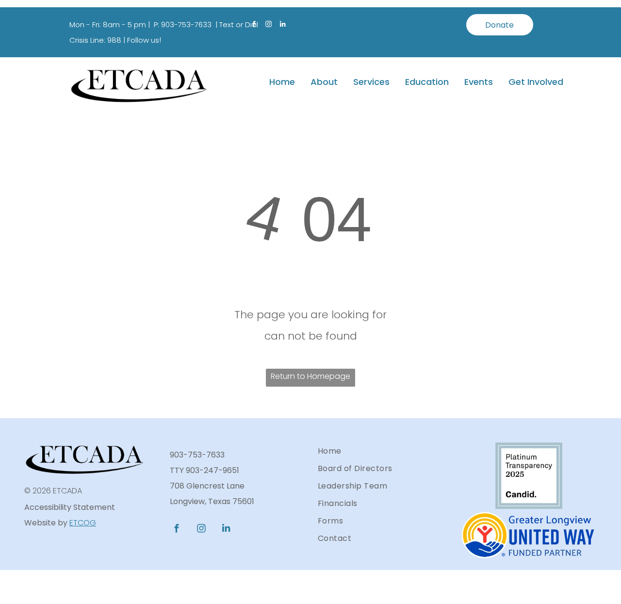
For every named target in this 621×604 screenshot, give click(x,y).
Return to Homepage (310, 376)
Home (282, 82)
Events (478, 82)
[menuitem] (381, 451)
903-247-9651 (212, 470)
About (324, 82)
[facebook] (254, 25)
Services (371, 82)
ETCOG (82, 522)
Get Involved (535, 82)
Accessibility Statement (69, 507)
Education (427, 82)
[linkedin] (283, 25)
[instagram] (268, 25)
